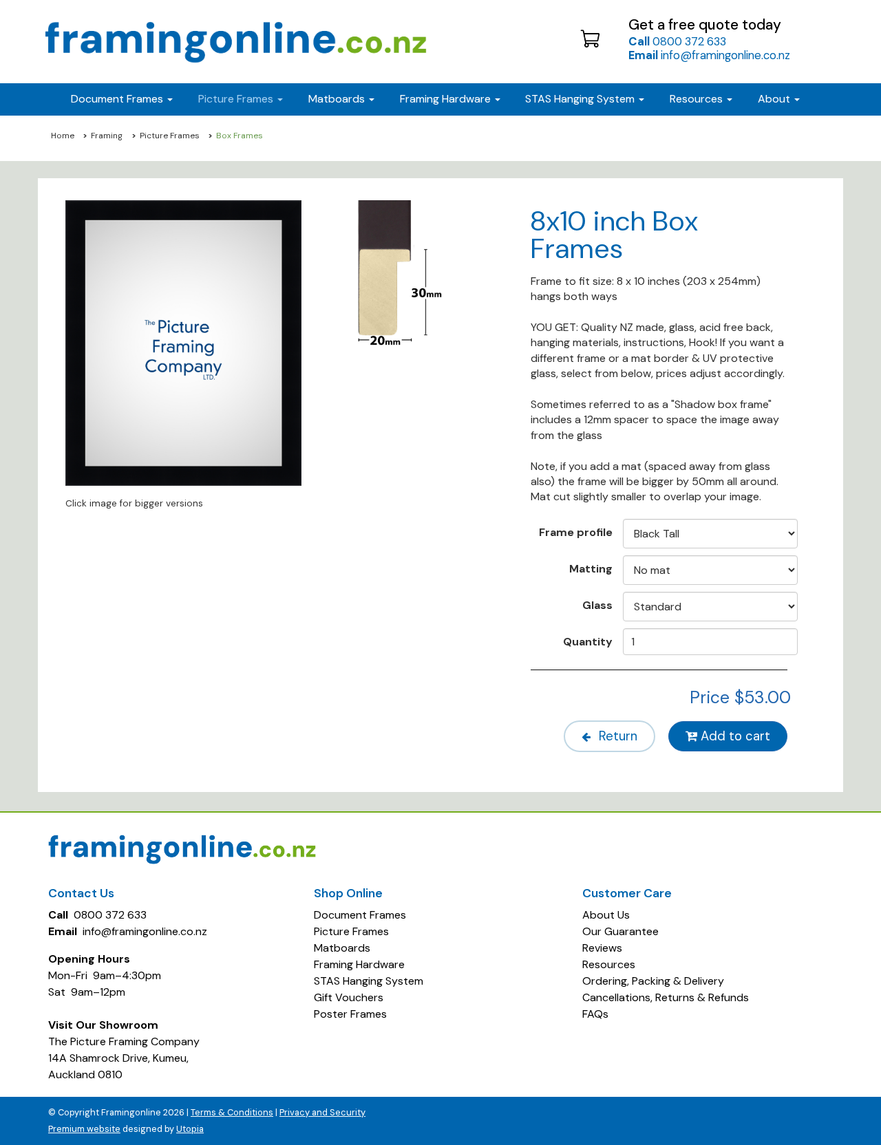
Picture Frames (170, 135)
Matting (591, 568)
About (775, 99)
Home (62, 135)
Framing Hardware (359, 964)
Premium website (84, 1129)
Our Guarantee (620, 931)
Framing (107, 135)
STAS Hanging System (368, 981)
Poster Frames (350, 1014)
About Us (606, 915)
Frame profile (576, 532)
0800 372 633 (677, 41)
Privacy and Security (322, 1112)
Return (616, 736)
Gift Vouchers (348, 997)
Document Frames (360, 915)
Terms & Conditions (232, 1112)
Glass (597, 605)
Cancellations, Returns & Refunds (665, 997)
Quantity (588, 641)
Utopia (190, 1129)
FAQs (595, 1014)
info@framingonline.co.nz (709, 55)
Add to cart (733, 736)
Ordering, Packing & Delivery (653, 981)
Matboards (342, 948)
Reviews (602, 948)
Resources (697, 99)
